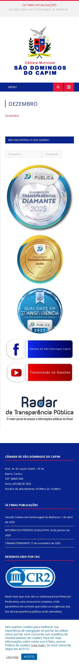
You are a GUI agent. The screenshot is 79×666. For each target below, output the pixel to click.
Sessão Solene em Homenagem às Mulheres (33, 517)
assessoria (33, 601)
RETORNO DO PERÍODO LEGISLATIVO (38, 9)
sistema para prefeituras (55, 596)
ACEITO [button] (29, 656)
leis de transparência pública (23, 611)
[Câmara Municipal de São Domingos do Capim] (39, 50)
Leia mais (38, 645)
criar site (30, 596)
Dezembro (12, 116)
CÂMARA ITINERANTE (17, 543)
